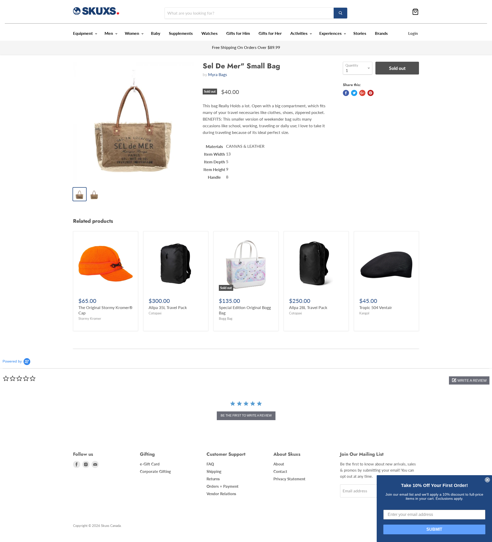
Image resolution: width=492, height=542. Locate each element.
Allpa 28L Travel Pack (308, 307)
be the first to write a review (246, 415)
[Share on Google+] (362, 93)
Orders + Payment (223, 486)
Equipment (83, 33)
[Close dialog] (487, 479)
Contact (280, 471)
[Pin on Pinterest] (370, 93)
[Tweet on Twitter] (354, 93)
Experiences (331, 33)
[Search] (340, 13)
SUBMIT (434, 529)
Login (413, 33)
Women (132, 33)
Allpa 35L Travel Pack (168, 307)
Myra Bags (217, 74)
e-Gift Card (150, 464)
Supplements (181, 33)
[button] (469, 380)
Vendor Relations (221, 493)
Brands (381, 33)
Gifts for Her (270, 33)
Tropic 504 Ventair (375, 307)
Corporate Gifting (155, 471)
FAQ (210, 464)
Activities (299, 33)
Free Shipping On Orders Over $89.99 (246, 47)
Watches (209, 33)
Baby (155, 33)
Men (109, 33)
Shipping (214, 471)
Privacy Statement (289, 478)
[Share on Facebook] (346, 93)
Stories (359, 33)
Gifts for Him (238, 33)
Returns (213, 478)
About (278, 464)
